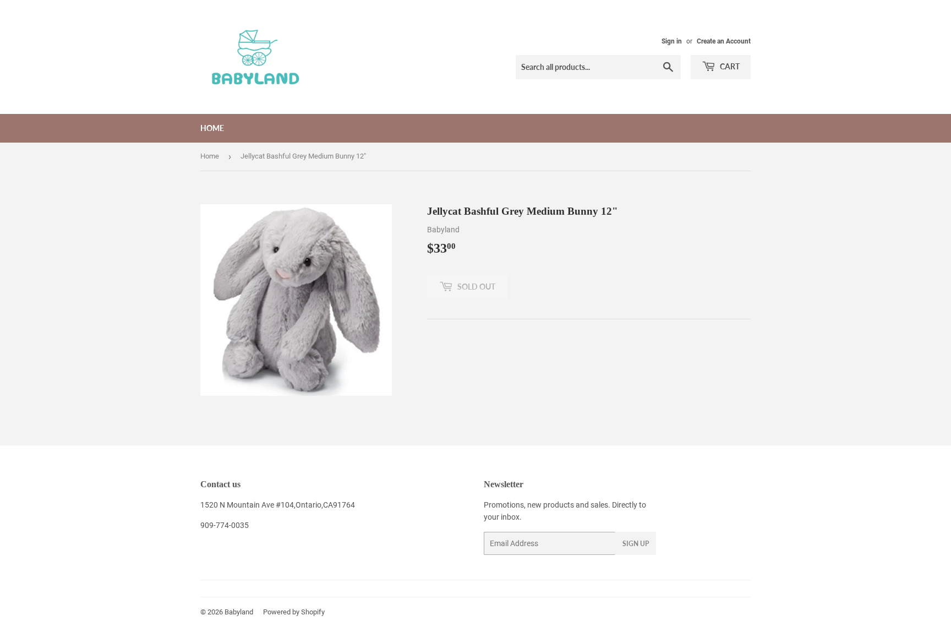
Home (212, 128)
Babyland (239, 612)
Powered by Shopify (294, 612)
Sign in (672, 41)
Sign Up (635, 544)
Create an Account (724, 41)
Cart (729, 66)
